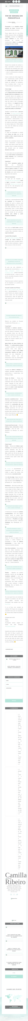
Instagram (13, 1)
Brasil (11, 10)
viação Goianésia (16, 113)
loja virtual (7, 604)
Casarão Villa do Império (13, 237)
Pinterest (16, 1)
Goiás (16, 10)
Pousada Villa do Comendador (12, 180)
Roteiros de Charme (16, 184)
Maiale (9, 468)
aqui (19, 323)
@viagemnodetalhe (10, 626)
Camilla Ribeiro (11, 22)
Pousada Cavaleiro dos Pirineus (15, 289)
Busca (22, 1)
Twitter (19, 1)
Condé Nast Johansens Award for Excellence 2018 (14, 270)
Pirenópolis (14, 12)
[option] (14, 663)
